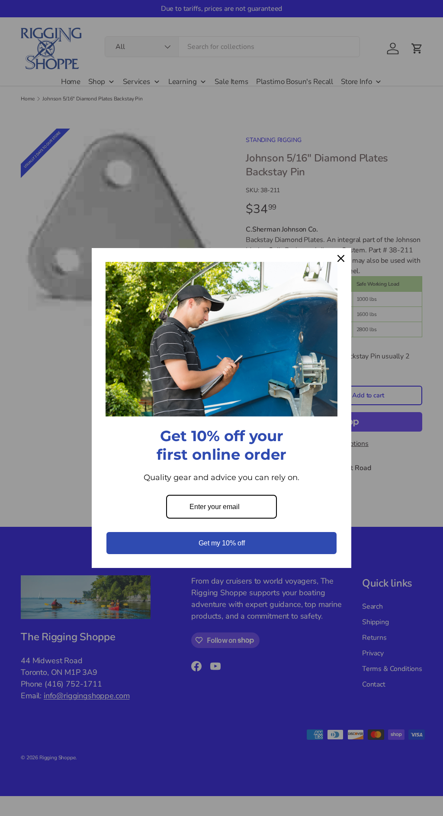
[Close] (341, 258)
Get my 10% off (222, 543)
